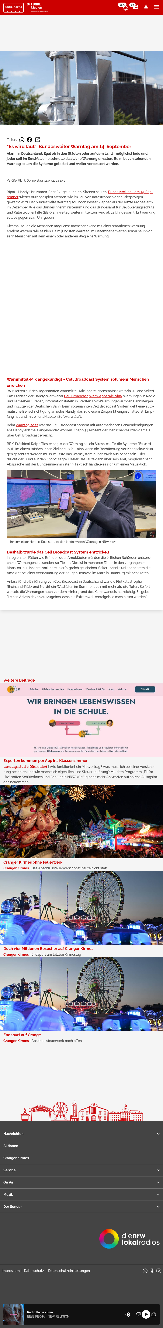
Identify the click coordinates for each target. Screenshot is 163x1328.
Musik (8, 1194)
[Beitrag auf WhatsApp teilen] (21, 139)
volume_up (128, 1315)
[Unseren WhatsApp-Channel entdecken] (145, 1270)
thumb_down (138, 1314)
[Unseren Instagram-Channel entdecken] (158, 1270)
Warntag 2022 (27, 425)
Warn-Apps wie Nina (105, 396)
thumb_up (153, 1314)
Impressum (11, 1271)
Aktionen (10, 1146)
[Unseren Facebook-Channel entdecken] (152, 1270)
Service (9, 1170)
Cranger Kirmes (16, 1158)
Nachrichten (13, 1134)
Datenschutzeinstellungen (69, 1271)
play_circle (146, 1314)
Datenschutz (34, 1271)
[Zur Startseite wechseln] (13, 8)
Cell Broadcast (76, 396)
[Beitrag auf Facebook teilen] (29, 139)
